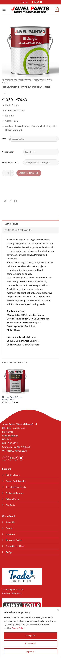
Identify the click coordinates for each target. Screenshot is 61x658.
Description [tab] (11, 224)
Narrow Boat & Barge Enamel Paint (12, 398)
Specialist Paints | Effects (16, 80)
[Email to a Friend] (15, 201)
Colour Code (7, 152)
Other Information (10, 162)
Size (4, 139)
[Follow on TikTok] (38, 2)
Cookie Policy (18, 628)
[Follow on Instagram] (35, 2)
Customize (30, 643)
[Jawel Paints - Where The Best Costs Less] (30, 10)
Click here (30, 336)
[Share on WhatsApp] (5, 201)
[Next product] (5, 93)
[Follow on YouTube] (41, 2)
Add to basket (28, 173)
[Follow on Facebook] (32, 2)
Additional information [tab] (18, 230)
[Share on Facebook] (10, 201)
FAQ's (9, 552)
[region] (30, 632)
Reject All (30, 651)
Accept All (30, 635)
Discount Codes (14, 540)
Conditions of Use (15, 546)
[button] (4, 9)
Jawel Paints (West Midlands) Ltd (19, 424)
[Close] (58, 610)
